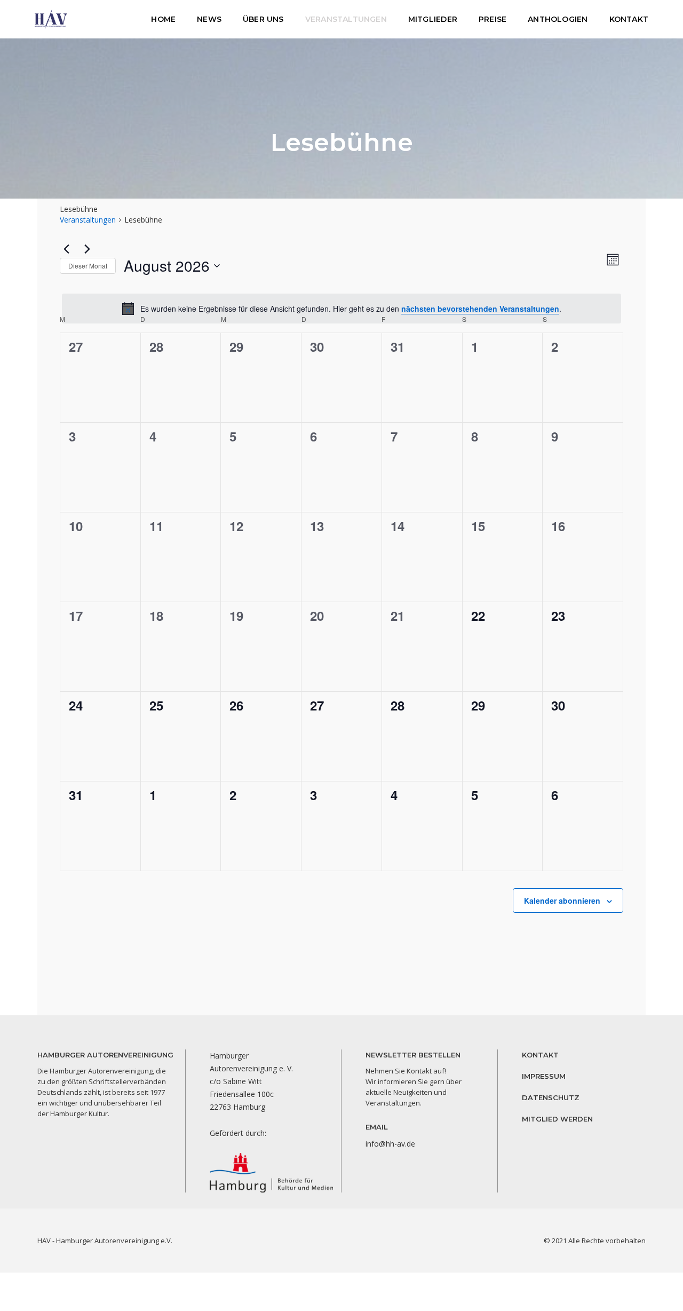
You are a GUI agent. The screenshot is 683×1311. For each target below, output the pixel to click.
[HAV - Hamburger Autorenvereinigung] (51, 18)
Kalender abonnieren (562, 900)
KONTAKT (628, 19)
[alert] (341, 308)
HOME (163, 19)
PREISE (492, 19)
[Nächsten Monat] (87, 248)
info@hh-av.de (390, 1144)
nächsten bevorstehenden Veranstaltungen (480, 308)
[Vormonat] (66, 248)
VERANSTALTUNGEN (346, 19)
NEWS (209, 19)
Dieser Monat (87, 265)
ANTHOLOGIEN (557, 19)
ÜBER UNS (263, 19)
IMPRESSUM (544, 1076)
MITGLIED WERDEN (557, 1119)
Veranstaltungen (88, 220)
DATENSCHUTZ (550, 1097)
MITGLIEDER (432, 19)
